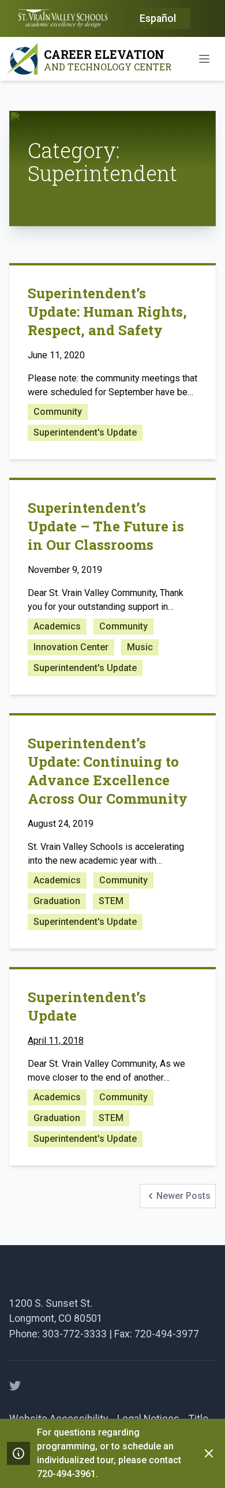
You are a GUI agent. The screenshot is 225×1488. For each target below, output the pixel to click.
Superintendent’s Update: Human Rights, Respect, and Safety (107, 311)
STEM (111, 900)
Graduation (56, 900)
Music (140, 647)
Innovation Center (70, 647)
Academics (57, 626)
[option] (158, 19)
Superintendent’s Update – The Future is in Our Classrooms (106, 526)
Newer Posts (177, 1199)
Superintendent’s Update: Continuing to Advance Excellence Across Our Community (107, 771)
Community (57, 411)
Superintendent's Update (85, 432)
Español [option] (158, 18)
